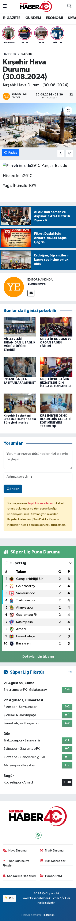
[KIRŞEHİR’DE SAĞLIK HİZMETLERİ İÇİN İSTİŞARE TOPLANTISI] (56, 366)
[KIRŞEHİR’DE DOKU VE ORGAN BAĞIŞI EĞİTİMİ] (56, 326)
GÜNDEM (33, 18)
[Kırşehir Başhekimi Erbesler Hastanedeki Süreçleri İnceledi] (20, 403)
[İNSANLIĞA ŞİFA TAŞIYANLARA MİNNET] (20, 366)
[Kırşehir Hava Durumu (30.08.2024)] (38, 125)
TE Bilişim (48, 915)
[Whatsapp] (38, 835)
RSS (11, 898)
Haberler (9, 54)
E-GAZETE (11, 18)
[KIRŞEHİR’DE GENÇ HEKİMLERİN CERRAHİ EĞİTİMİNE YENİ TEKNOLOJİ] (56, 403)
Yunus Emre (36, 284)
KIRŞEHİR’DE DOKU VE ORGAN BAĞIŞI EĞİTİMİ (55, 343)
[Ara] (69, 6)
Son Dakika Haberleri (21, 875)
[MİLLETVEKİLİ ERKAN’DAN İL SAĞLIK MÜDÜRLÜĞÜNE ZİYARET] (20, 326)
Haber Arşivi (53, 875)
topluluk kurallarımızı (42, 503)
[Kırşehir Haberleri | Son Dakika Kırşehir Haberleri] (36, 6)
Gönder (13, 489)
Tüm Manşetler (55, 860)
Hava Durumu (17, 850)
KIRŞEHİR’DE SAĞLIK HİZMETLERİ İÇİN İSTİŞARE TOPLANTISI (55, 383)
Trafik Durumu (54, 850)
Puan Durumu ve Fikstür (16, 863)
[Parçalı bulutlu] (17, 165)
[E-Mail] (30, 293)
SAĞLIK (26, 54)
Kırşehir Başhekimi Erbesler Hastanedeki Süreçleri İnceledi (20, 419)
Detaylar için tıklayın (38, 656)
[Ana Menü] (5, 6)
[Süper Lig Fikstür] (70, 672)
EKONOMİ (54, 18)
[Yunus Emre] (14, 287)
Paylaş (12, 152)
